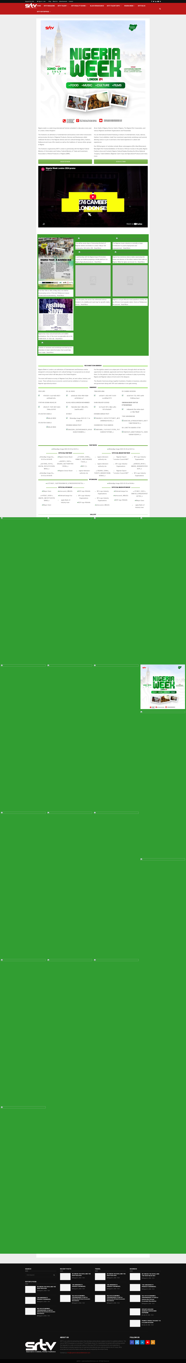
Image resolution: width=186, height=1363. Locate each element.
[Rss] (153, 1342)
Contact (71, 1)
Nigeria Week (128, 6)
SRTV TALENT (62, 6)
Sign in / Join (42, 1)
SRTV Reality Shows (78, 6)
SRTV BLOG (141, 6)
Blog (50, 1)
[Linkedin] (142, 1342)
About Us (55, 1)
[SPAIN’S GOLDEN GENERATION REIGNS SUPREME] (135, 1311)
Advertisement (63, 1)
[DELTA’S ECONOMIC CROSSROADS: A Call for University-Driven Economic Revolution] (30, 1311)
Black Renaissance (97, 6)
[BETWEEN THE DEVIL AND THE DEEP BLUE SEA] (30, 1289)
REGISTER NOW (65, 161)
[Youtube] (148, 1342)
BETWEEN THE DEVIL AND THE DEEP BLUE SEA (46, 1287)
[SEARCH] (54, 1275)
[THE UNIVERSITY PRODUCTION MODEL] (30, 1300)
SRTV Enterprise (43, 11)
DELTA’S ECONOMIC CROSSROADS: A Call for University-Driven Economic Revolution (46, 1311)
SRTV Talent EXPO (113, 6)
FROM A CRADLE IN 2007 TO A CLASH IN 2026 (151, 1321)
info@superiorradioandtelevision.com (78, 1353)
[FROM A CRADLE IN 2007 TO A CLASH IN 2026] (135, 1323)
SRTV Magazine (49, 6)
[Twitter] (137, 1342)
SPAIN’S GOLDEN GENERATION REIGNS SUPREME (149, 1310)
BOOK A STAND (121, 161)
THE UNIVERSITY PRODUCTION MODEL (44, 1298)
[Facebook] (132, 1342)
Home (39, 6)
